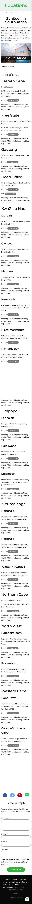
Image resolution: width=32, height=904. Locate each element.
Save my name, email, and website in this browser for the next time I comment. (15, 862)
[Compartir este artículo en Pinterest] (19, 795)
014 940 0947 (13, 676)
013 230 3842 (13, 489)
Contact (16, 894)
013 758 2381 (13, 523)
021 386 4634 (13, 713)
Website (4, 849)
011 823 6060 (13, 162)
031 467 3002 (10, 194)
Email (4, 842)
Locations (16, 5)
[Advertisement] (16, 381)
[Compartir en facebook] (5, 795)
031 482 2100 (13, 189)
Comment (6, 818)
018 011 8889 (13, 648)
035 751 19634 (13, 361)
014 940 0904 (13, 430)
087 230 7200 (13, 611)
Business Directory (16, 890)
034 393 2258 (13, 256)
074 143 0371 (13, 579)
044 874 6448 (13, 745)
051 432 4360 (13, 134)
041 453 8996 (13, 100)
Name (4, 834)
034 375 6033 (13, 314)
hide (11, 66)
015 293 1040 (13, 458)
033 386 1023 (13, 342)
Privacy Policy (16, 898)
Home (8, 13)
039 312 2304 (13, 284)
